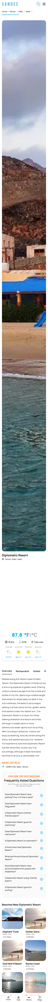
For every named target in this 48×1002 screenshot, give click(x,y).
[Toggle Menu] (44, 4)
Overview (7, 670)
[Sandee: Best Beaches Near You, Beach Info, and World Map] (10, 4)
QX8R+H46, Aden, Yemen (17, 766)
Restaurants (22, 671)
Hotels (36, 671)
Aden (20, 11)
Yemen (13, 11)
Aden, (14, 559)
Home (4, 11)
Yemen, (8, 559)
